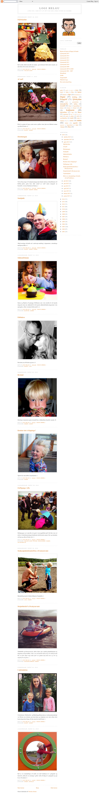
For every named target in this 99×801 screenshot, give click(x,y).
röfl (78, 116)
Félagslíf (63, 99)
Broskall (20, 375)
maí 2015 (66, 186)
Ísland (35, 541)
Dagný (26, 130)
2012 (63, 204)
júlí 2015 (66, 181)
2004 (63, 224)
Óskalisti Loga (64, 80)
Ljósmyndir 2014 (64, 56)
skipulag (62, 120)
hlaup (70, 106)
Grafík (61, 75)
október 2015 (67, 137)
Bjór (69, 94)
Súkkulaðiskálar (23, 258)
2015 (63, 135)
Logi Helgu (49, 8)
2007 (63, 216)
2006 (63, 219)
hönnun (68, 108)
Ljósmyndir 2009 (64, 66)
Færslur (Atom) (32, 791)
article (71, 90)
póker (72, 116)
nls (79, 114)
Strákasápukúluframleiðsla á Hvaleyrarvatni (33, 551)
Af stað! (20, 79)
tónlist (66, 123)
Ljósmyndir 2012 (64, 60)
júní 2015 (66, 183)
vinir (76, 125)
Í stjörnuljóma (22, 670)
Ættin (69, 127)
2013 (63, 201)
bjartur (26, 310)
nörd (61, 116)
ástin (76, 90)
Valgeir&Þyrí (22, 542)
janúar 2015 (67, 196)
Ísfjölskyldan (22, 19)
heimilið (62, 106)
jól (80, 108)
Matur (79, 112)
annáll (66, 90)
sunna (31, 130)
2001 (63, 231)
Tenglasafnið (63, 77)
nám (71, 114)
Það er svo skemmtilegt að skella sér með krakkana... (71, 177)
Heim (37, 788)
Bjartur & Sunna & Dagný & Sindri (69, 51)
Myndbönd (63, 73)
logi (30, 366)
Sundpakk (21, 198)
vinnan (62, 127)
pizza (67, 116)
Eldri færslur (54, 788)
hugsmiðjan (76, 106)
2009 (63, 211)
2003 (63, 226)
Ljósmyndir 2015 (64, 53)
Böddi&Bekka (77, 94)
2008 (63, 214)
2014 (63, 199)
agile (61, 90)
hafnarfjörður (29, 661)
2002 (63, 229)
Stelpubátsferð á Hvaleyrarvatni (29, 606)
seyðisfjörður (63, 118)
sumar (48, 541)
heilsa (75, 104)
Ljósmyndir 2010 (64, 64)
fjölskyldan (28, 70)
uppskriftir (62, 125)
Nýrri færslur (21, 788)
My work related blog (65, 82)
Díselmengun (22, 136)
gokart (66, 102)
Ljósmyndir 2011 (64, 62)
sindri (31, 249)
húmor (31, 189)
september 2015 (68, 139)
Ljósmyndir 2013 (64, 58)
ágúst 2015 (67, 142)
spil (67, 120)
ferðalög (74, 97)
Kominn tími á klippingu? (27, 430)
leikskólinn (63, 112)
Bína (72, 92)
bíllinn (67, 92)
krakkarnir (41, 541)
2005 (63, 221)
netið (75, 114)
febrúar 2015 (67, 193)
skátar (78, 118)
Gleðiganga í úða (24, 488)
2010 (63, 209)
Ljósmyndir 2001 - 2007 (66, 71)
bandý (61, 92)
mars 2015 (66, 191)
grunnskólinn (75, 102)
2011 (63, 206)
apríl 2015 (66, 188)
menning (65, 114)
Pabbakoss (21, 317)
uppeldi (31, 781)
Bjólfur (64, 94)
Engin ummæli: (42, 69)
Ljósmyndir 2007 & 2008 (66, 69)
